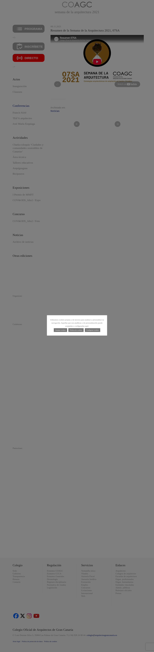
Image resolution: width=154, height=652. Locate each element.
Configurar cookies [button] (92, 330)
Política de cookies (76, 330)
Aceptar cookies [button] (60, 330)
